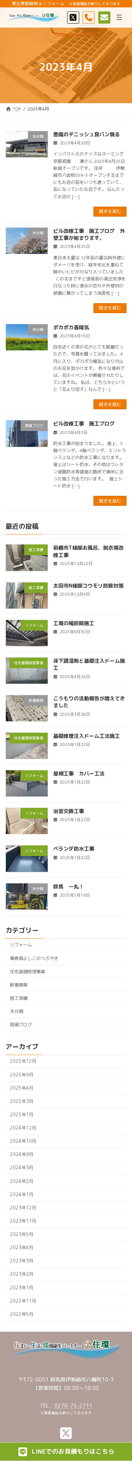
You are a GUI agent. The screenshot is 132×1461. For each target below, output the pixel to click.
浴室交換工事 (68, 810)
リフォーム (21, 945)
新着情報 (18, 985)
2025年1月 (21, 1114)
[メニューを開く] (119, 17)
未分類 (16, 1011)
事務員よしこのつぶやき (34, 958)
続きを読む (110, 211)
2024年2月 (21, 1181)
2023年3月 (21, 1261)
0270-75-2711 (73, 1405)
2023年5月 (21, 1234)
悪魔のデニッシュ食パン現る (86, 134)
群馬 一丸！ (68, 886)
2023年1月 (21, 1288)
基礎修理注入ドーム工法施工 (86, 735)
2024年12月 (23, 1128)
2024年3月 (21, 1168)
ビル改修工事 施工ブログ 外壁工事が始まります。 (89, 234)
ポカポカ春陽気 (71, 327)
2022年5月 (21, 1314)
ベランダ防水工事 (73, 848)
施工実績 (18, 998)
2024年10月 (23, 1141)
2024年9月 (21, 1155)
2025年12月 (23, 1061)
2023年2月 (21, 1274)
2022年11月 (23, 1301)
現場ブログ (21, 1025)
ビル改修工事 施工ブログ (84, 423)
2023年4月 (21, 1247)
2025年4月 (21, 1088)
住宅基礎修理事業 (27, 971)
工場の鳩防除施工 (73, 623)
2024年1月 (21, 1194)
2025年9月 (21, 1075)
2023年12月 (23, 1208)
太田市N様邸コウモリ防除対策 (88, 585)
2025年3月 (21, 1101)
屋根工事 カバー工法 (78, 773)
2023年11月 (23, 1221)
